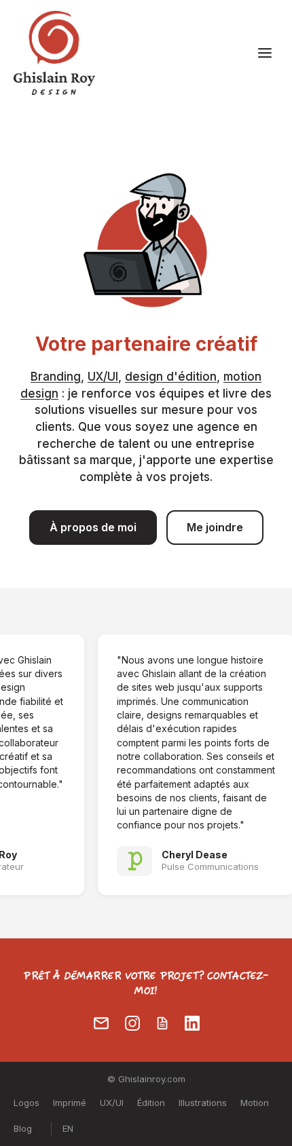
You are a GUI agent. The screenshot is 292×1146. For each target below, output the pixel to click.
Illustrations (203, 1102)
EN (67, 1128)
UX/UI (103, 376)
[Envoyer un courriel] (101, 1023)
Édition (151, 1102)
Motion (254, 1102)
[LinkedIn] (192, 1023)
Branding (56, 376)
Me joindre (215, 527)
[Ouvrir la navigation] (264, 52)
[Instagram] (132, 1023)
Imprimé (69, 1102)
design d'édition (171, 376)
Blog (23, 1128)
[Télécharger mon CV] (162, 1023)
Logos (26, 1102)
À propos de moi (93, 527)
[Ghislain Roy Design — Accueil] (54, 53)
